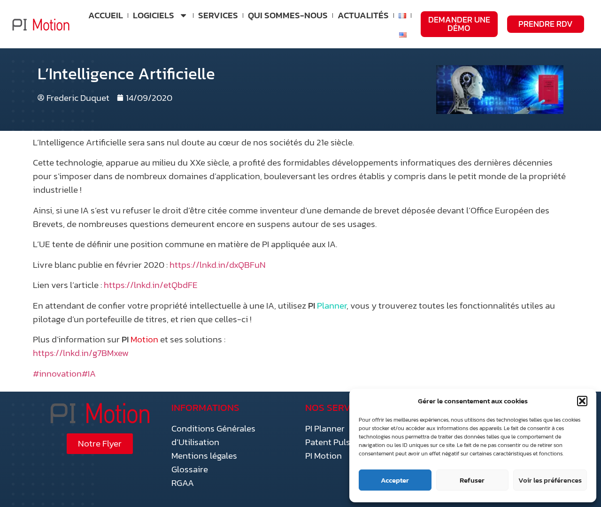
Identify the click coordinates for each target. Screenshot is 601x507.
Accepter (395, 480)
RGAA (182, 483)
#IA (89, 373)
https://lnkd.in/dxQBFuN (218, 265)
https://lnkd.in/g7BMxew (81, 353)
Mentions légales (204, 455)
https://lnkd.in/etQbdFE (151, 285)
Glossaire (189, 469)
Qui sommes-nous (288, 15)
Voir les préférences (550, 480)
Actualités (363, 15)
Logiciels (153, 15)
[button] (582, 401)
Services (218, 15)
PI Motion (323, 455)
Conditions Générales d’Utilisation (213, 435)
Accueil (105, 15)
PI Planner (325, 428)
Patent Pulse (330, 442)
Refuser (472, 480)
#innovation (57, 373)
